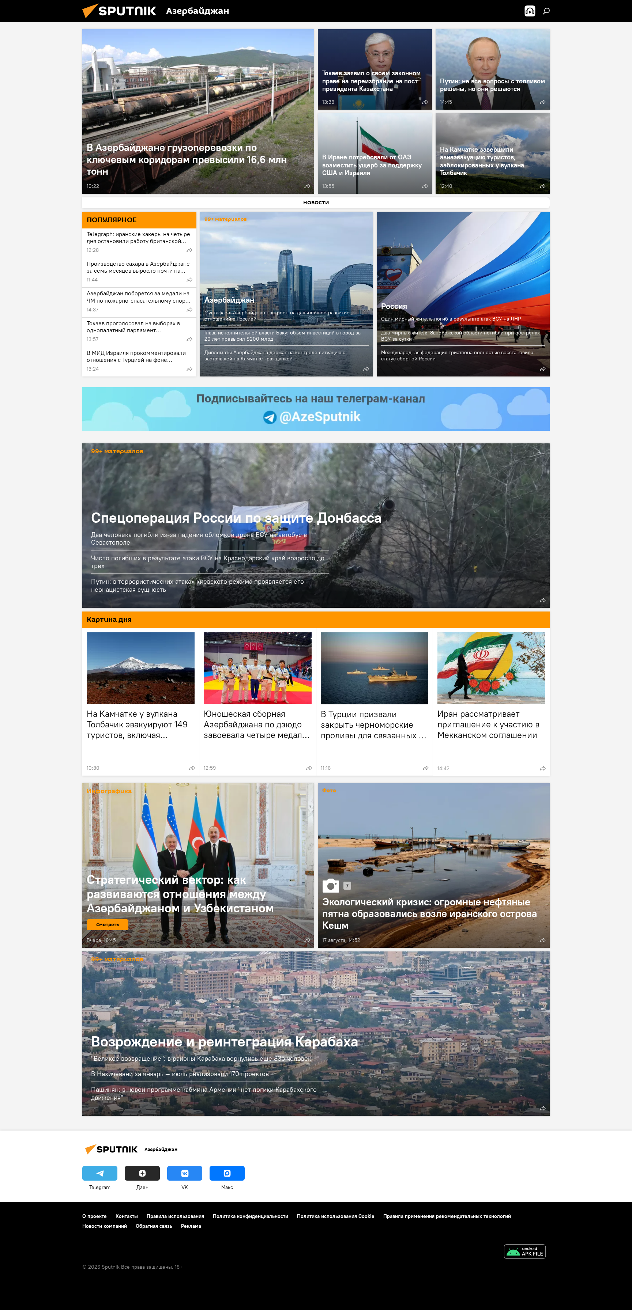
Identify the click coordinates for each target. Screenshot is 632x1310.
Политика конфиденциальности (250, 1216)
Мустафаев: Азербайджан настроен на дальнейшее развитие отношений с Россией (277, 315)
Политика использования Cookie (336, 1216)
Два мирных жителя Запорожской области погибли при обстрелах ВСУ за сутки (460, 335)
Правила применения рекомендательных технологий (447, 1216)
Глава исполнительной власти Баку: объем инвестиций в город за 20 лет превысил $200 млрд (282, 335)
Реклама (191, 1226)
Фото (329, 791)
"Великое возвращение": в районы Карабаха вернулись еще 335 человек (201, 1058)
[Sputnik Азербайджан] (122, 20)
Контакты (127, 1216)
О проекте (94, 1216)
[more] (307, 186)
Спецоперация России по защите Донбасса (236, 517)
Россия (463, 294)
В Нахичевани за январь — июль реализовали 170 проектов (180, 1073)
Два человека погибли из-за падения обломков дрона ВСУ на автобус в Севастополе (199, 538)
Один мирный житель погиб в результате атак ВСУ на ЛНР (451, 318)
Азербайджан (229, 300)
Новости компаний (104, 1226)
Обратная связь (154, 1226)
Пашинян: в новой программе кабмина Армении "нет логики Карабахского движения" (204, 1093)
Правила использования (175, 1216)
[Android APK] (525, 1252)
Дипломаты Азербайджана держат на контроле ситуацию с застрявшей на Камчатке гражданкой (274, 355)
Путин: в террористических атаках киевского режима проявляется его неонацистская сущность (197, 585)
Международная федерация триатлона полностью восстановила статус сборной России (457, 355)
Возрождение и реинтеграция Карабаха (224, 1041)
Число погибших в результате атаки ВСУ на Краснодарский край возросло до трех (207, 562)
